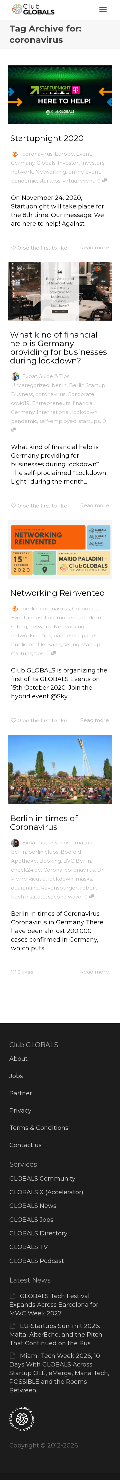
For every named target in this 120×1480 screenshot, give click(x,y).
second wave (64, 897)
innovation (41, 617)
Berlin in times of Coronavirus (44, 823)
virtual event (78, 181)
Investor (68, 163)
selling (71, 644)
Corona (52, 870)
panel (89, 635)
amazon (82, 842)
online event (84, 172)
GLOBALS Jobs (31, 1219)
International (53, 412)
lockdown (84, 412)
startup (91, 644)
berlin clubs (43, 852)
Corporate (81, 394)
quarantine (25, 888)
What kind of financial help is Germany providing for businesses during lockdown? (58, 347)
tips (38, 653)
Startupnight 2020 (47, 138)
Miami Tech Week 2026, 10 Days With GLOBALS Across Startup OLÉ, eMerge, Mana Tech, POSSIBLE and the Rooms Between (59, 1373)
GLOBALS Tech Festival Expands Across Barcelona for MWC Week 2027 (53, 1304)
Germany (22, 163)
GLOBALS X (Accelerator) (46, 1192)
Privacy (20, 1110)
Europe (64, 154)
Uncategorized (30, 385)
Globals (46, 163)
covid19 (20, 403)
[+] (60, 94)
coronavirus (37, 154)
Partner (20, 1093)
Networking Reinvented (57, 593)
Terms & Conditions (38, 1127)
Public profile (28, 644)
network (22, 172)
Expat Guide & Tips (45, 376)
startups (49, 181)
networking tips (31, 635)
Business (22, 394)
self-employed (57, 421)
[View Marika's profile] (15, 842)
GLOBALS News (32, 1205)
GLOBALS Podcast (36, 1261)
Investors (92, 163)
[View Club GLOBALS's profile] (15, 154)
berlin (59, 385)
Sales (54, 644)
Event (83, 154)
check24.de (26, 870)
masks (84, 879)
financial (83, 403)
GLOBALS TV (28, 1247)
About (18, 1058)
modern (67, 617)
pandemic (24, 181)
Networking (50, 172)
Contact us (25, 1145)
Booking (50, 861)
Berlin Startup (87, 385)
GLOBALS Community (42, 1178)
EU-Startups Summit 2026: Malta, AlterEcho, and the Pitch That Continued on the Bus (55, 1334)
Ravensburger (59, 888)
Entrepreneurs (51, 403)
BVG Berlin (77, 861)
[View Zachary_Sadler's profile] (15, 376)
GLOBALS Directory (38, 1233)
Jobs (16, 1076)
